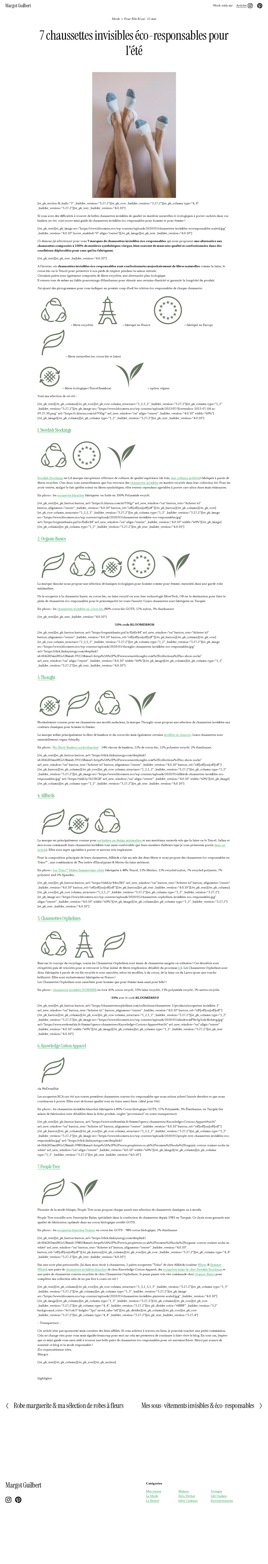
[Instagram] (250, 6)
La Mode (152, 1496)
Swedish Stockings (50, 478)
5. (39, 918)
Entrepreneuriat (222, 1501)
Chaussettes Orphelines (61, 918)
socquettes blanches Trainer (76, 1230)
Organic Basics (205, 1274)
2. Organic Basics (51, 538)
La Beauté (152, 1501)
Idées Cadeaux (188, 1501)
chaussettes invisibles (144, 483)
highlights (44, 1378)
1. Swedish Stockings (54, 430)
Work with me (222, 5)
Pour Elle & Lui (134, 19)
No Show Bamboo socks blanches (75, 747)
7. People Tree (48, 1166)
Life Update (219, 1496)
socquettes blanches (70, 495)
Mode (116, 19)
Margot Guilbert (18, 6)
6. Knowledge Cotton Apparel (61, 1045)
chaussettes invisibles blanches (86, 1269)
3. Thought (46, 677)
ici (179, 968)
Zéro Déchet (186, 1496)
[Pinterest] (260, 6)
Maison (183, 1491)
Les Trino (78, 870)
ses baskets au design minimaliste (119, 840)
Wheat (202, 1265)
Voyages (216, 1491)
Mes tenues (153, 1491)
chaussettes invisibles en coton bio (80, 609)
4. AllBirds (45, 795)
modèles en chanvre (177, 735)
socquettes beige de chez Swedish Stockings (192, 1269)
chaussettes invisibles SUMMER (75, 990)
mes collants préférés (185, 478)
